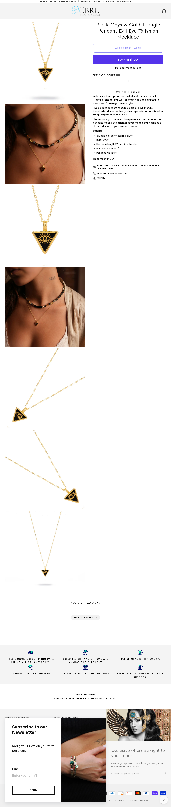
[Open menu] (10, 11)
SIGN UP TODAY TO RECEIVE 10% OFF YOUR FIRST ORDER (84, 698)
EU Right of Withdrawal (134, 800)
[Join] (163, 773)
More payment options (128, 68)
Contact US (110, 800)
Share (101, 177)
